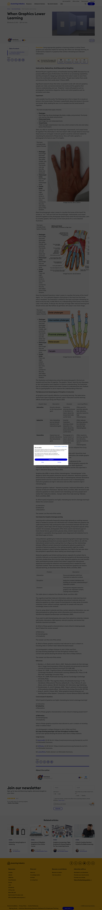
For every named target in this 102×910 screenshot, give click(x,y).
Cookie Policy (64, 446)
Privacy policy (57, 446)
